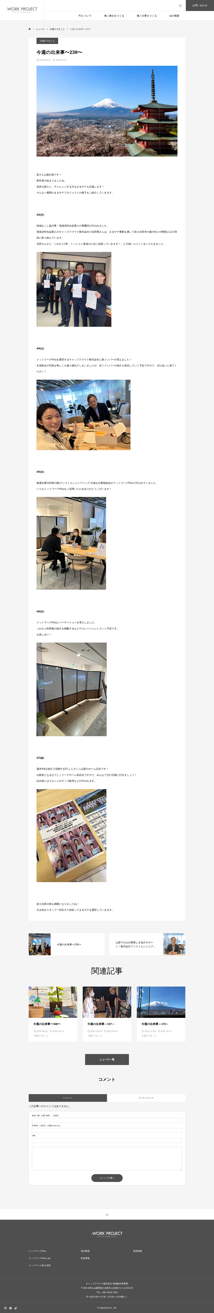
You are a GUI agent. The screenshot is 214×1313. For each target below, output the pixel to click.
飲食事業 (85, 1258)
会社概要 (174, 15)
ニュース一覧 (107, 1059)
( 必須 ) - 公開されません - (47, 1126)
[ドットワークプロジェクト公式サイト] (22, 10)
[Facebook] (10, 1308)
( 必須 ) (45, 1116)
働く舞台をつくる (114, 15)
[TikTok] (15, 1308)
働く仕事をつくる (147, 15)
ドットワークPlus (37, 1251)
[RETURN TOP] (107, 1214)
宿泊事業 (85, 1251)
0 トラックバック (146, 1098)
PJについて (85, 15)
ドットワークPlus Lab (39, 1258)
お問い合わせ (199, 5)
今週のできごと (47, 41)
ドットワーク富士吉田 (40, 1265)
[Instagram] (5, 1308)
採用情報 (137, 1251)
